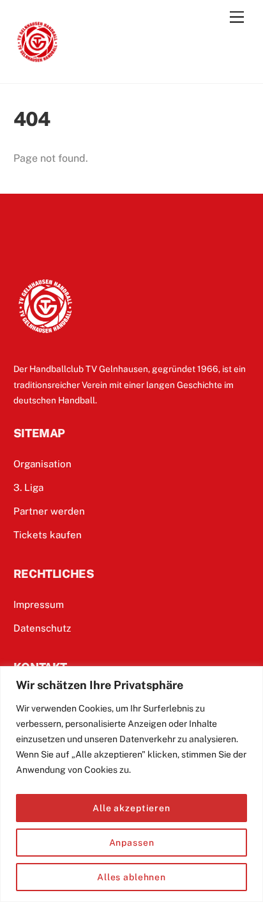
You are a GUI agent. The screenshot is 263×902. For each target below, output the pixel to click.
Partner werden (49, 511)
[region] (131, 784)
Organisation (42, 463)
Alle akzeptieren (131, 808)
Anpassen (131, 842)
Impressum (38, 604)
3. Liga (28, 487)
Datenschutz (42, 628)
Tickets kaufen (47, 534)
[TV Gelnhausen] (37, 60)
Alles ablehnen (131, 877)
